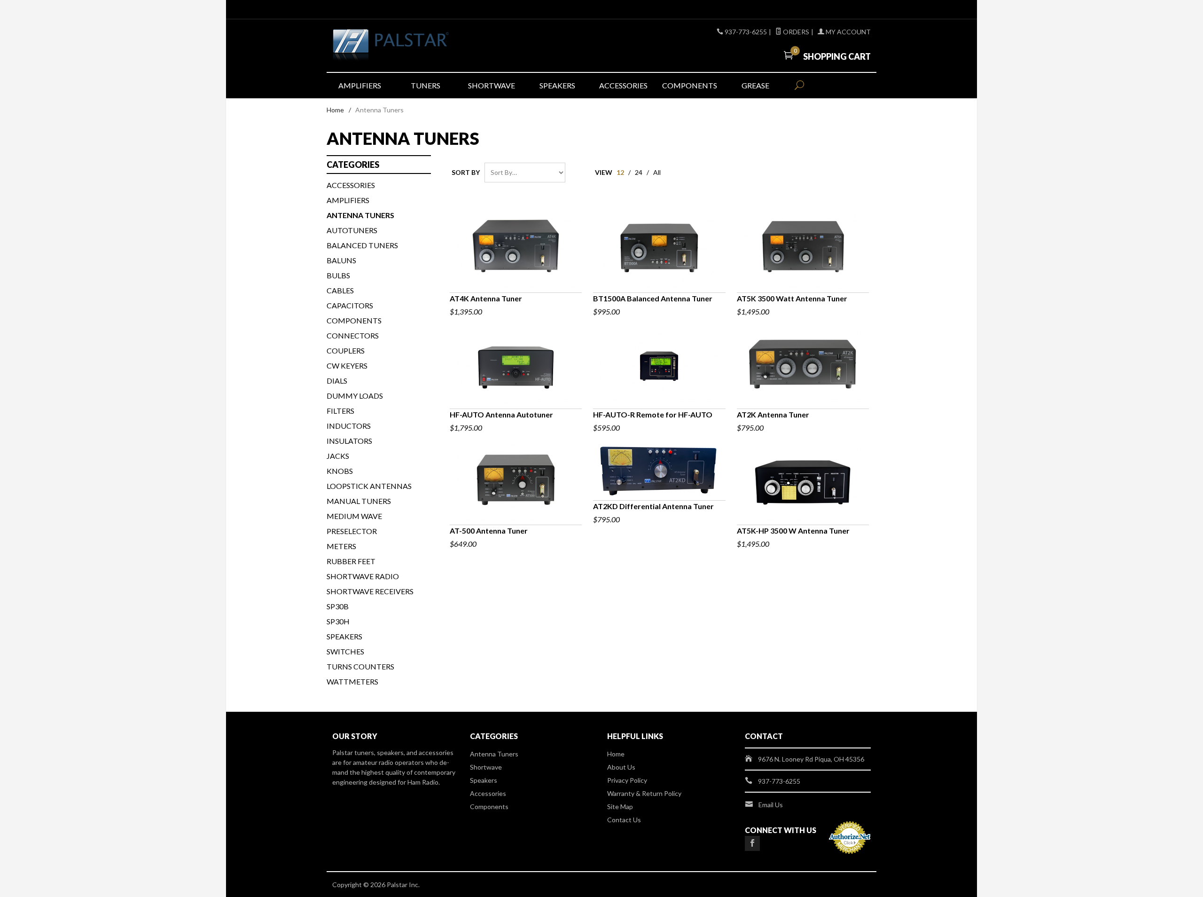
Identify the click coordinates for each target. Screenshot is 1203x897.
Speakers (557, 85)
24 (638, 172)
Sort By (466, 172)
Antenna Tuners (494, 754)
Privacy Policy (627, 780)
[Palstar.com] (418, 45)
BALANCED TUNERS (362, 245)
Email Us (770, 805)
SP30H (338, 621)
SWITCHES (345, 651)
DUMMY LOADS (355, 395)
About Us (621, 767)
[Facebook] (752, 843)
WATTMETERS (352, 681)
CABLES (340, 290)
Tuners (425, 85)
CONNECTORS (353, 335)
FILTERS (340, 410)
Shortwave (491, 85)
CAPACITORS (350, 305)
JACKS (338, 455)
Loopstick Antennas (369, 485)
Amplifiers (359, 85)
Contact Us (624, 820)
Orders (795, 32)
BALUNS (341, 260)
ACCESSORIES (351, 185)
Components (689, 85)
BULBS (338, 275)
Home (335, 110)
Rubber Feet (351, 561)
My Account (847, 32)
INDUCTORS (349, 425)
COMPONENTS (354, 320)
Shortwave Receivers (370, 591)
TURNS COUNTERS (360, 666)
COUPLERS (346, 350)
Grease (755, 85)
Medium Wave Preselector (354, 523)
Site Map (620, 806)
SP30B (338, 606)
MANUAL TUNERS (359, 500)
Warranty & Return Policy (644, 793)
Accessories (623, 85)
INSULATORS (349, 440)
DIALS (337, 380)
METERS (341, 546)
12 (620, 172)
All (657, 172)
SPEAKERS (344, 636)
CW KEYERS (347, 365)
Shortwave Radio (363, 576)
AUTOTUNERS (352, 230)
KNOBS (340, 470)
